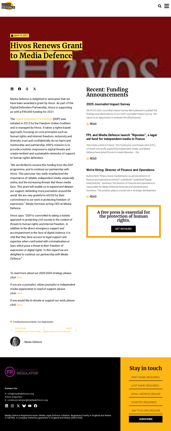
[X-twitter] (18, 405)
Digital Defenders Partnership (34, 119)
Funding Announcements (25, 322)
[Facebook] (35, 405)
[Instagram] (12, 405)
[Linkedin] (6, 405)
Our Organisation (45, 322)
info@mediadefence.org (21, 393)
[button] (12, 89)
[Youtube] (29, 405)
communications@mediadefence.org (28, 400)
